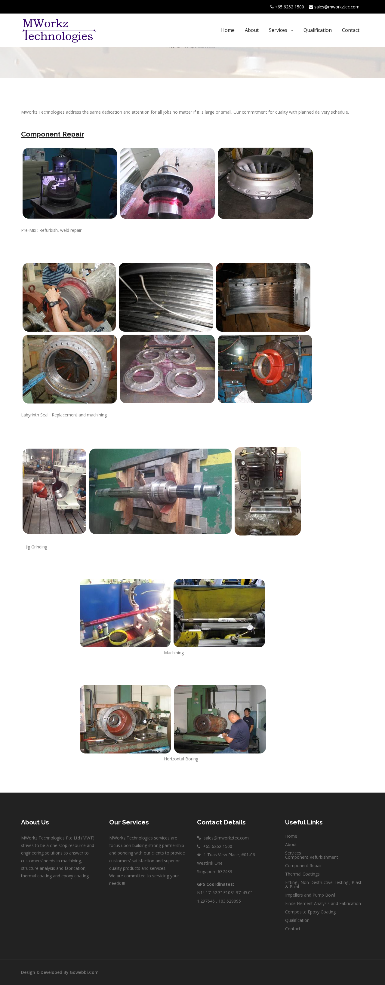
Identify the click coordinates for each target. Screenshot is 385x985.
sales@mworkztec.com (336, 7)
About (252, 30)
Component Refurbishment (311, 857)
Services (278, 30)
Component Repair (303, 865)
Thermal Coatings (302, 874)
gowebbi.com (84, 972)
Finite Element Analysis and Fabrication (323, 903)
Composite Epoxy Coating (310, 912)
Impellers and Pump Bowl (310, 895)
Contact (350, 30)
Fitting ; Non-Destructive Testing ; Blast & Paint (323, 884)
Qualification (317, 30)
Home (228, 30)
